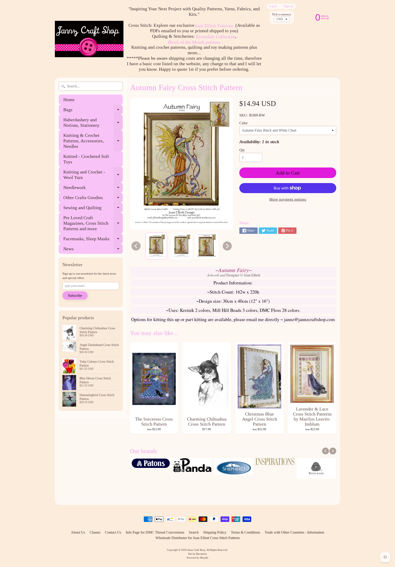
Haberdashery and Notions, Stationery (93, 122)
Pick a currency (281, 14)
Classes (95, 532)
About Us (78, 532)
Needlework (93, 188)
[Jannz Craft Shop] (89, 39)
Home (69, 99)
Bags (93, 111)
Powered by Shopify (197, 557)
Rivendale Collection (215, 36)
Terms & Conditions (245, 532)
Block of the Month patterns (194, 42)
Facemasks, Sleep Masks (93, 240)
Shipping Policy (214, 532)
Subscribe (75, 295)
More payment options (287, 199)
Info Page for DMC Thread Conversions (155, 532)
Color (243, 123)
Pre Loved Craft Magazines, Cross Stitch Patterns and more (93, 223)
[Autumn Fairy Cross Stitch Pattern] (156, 245)
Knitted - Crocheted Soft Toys (86, 159)
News (93, 250)
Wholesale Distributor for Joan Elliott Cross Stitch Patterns (197, 538)
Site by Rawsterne (197, 553)
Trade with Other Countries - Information (294, 532)
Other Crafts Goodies (93, 198)
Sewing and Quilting (93, 209)
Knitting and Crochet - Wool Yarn (93, 174)
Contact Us (113, 532)
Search (194, 532)
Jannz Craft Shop (196, 549)
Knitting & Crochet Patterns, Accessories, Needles (93, 141)
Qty (242, 150)
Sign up (288, 6)
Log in (273, 6)
